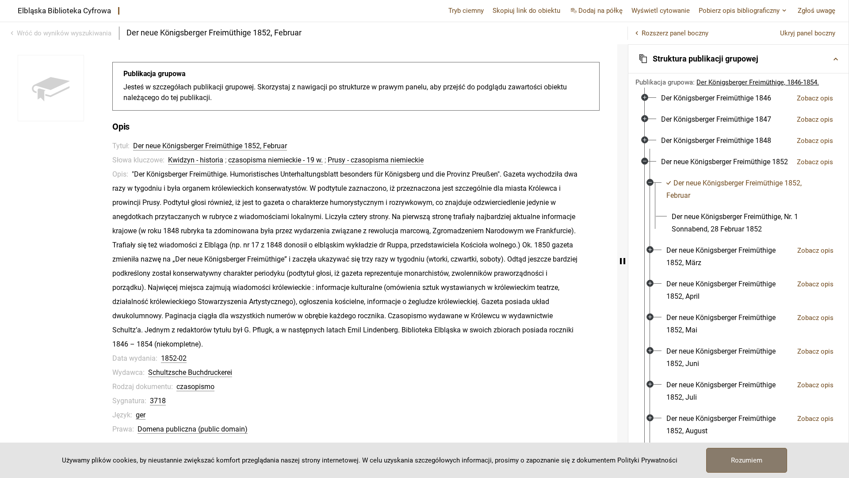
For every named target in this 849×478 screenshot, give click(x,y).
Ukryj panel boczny (807, 33)
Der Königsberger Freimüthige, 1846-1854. (757, 82)
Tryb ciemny (466, 11)
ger (140, 415)
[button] (738, 59)
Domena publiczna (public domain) (193, 429)
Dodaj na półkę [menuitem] (600, 11)
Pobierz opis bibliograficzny (739, 11)
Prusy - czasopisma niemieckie (376, 160)
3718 (158, 401)
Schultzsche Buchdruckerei (190, 372)
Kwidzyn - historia (195, 160)
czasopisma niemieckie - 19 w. (275, 160)
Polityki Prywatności (647, 460)
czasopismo (195, 386)
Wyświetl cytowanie (660, 11)
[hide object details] (622, 261)
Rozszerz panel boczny (675, 33)
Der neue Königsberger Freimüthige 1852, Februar (210, 146)
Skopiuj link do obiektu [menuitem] (526, 11)
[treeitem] (738, 98)
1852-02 (174, 358)
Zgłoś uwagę (816, 11)
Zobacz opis (815, 98)
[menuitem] (716, 98)
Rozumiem (746, 460)
